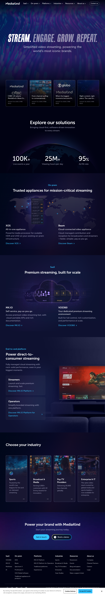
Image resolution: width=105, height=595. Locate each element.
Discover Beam (65, 243)
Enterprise (58, 570)
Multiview (9, 566)
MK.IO (8, 563)
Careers (89, 566)
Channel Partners (92, 563)
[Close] (101, 591)
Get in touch (41, 537)
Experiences (38, 570)
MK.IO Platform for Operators (44, 563)
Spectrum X (19, 566)
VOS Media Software (21, 573)
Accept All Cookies (85, 591)
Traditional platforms (40, 566)
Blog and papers (75, 566)
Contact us (94, 3)
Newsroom (73, 560)
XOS (16, 560)
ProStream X (19, 570)
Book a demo (63, 537)
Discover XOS (12, 243)
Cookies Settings (70, 591)
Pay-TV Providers (60, 566)
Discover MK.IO (13, 325)
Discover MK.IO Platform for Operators (21, 414)
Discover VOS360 (66, 325)
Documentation (75, 570)
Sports (57, 560)
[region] (52, 591)
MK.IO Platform (39, 560)
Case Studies (59, 573)
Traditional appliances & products (22, 577)
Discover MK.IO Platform (20, 391)
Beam (17, 563)
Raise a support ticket (77, 573)
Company (90, 560)
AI (6, 570)
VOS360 (8, 560)
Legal (88, 570)
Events (72, 563)
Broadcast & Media (61, 563)
